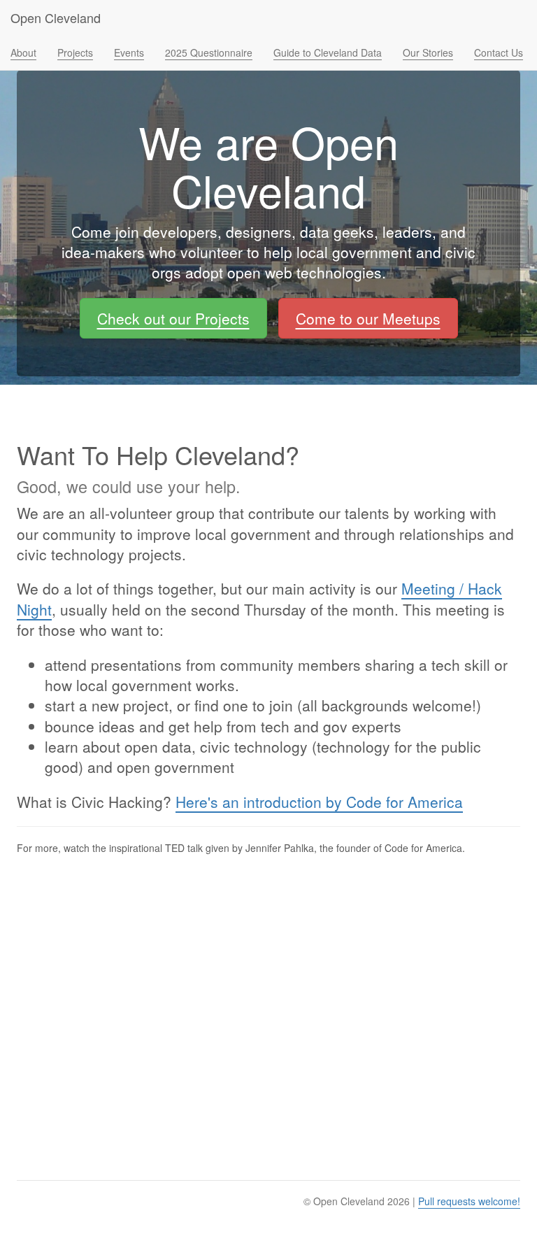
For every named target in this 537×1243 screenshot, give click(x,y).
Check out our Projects (173, 318)
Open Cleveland (55, 17)
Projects (75, 52)
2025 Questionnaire (208, 52)
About (23, 52)
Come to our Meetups (368, 318)
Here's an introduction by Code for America (319, 801)
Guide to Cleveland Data (327, 52)
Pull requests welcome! (469, 1201)
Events (129, 52)
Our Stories (428, 52)
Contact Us (498, 52)
